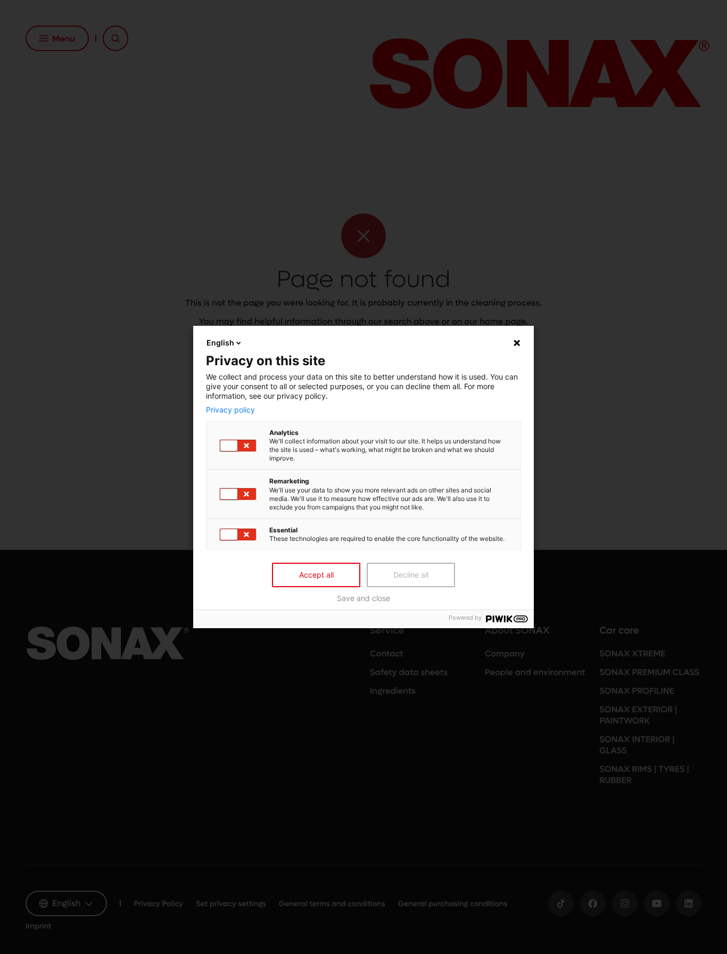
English (220, 342)
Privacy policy (230, 410)
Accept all (316, 574)
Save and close (363, 598)
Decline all (410, 574)
